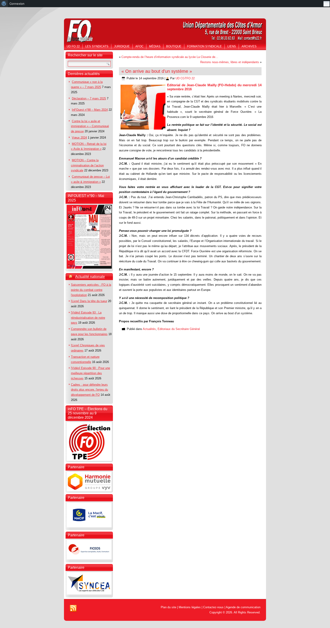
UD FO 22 (73, 46)
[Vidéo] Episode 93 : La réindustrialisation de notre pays (88, 318)
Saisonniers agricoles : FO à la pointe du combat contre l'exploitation (91, 290)
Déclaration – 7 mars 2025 (89, 98)
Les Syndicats (96, 46)
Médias (155, 46)
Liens (231, 46)
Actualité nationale (90, 277)
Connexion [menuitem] (16, 3)
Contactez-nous (213, 607)
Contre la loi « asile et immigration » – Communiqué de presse (90, 126)
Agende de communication (243, 607)
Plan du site (168, 607)
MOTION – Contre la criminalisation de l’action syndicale (87, 165)
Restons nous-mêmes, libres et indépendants (229, 62)
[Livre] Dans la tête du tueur (89, 301)
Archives (249, 46)
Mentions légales (190, 607)
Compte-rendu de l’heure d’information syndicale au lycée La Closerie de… (169, 57)
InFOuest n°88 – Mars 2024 (90, 109)
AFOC (139, 46)
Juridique (122, 46)
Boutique (173, 46)
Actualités (149, 329)
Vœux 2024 (79, 137)
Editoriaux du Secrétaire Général (179, 329)
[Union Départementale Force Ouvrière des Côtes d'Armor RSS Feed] (73, 608)
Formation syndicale (204, 46)
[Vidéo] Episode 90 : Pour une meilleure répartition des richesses (90, 373)
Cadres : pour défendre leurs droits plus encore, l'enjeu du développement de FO (89, 390)
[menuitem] (4, 3)
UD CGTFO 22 (185, 78)
